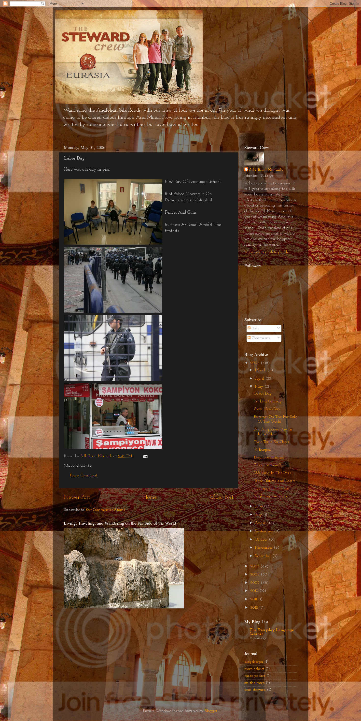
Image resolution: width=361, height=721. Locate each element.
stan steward (255, 690)
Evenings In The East (272, 488)
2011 (254, 599)
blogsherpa (253, 662)
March (261, 370)
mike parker (254, 676)
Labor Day (263, 394)
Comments (260, 338)
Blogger (211, 711)
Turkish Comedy (268, 401)
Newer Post (77, 497)
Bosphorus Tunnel (269, 457)
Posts (254, 328)
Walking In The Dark (273, 473)
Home (150, 497)
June (259, 506)
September (264, 531)
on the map (254, 683)
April (260, 379)
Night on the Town (270, 496)
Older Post (221, 497)
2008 (255, 574)
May (259, 387)
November (264, 548)
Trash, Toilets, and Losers (274, 481)
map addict (254, 669)
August (262, 523)
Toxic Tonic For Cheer (271, 442)
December (263, 556)
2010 (255, 591)
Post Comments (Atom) (105, 510)
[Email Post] (145, 456)
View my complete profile (266, 252)
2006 (255, 363)
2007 (255, 566)
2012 (254, 608)
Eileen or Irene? (267, 465)
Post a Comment (83, 475)
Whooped (262, 450)
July (259, 515)
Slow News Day (267, 409)
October (262, 540)
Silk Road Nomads (266, 170)
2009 (255, 583)
